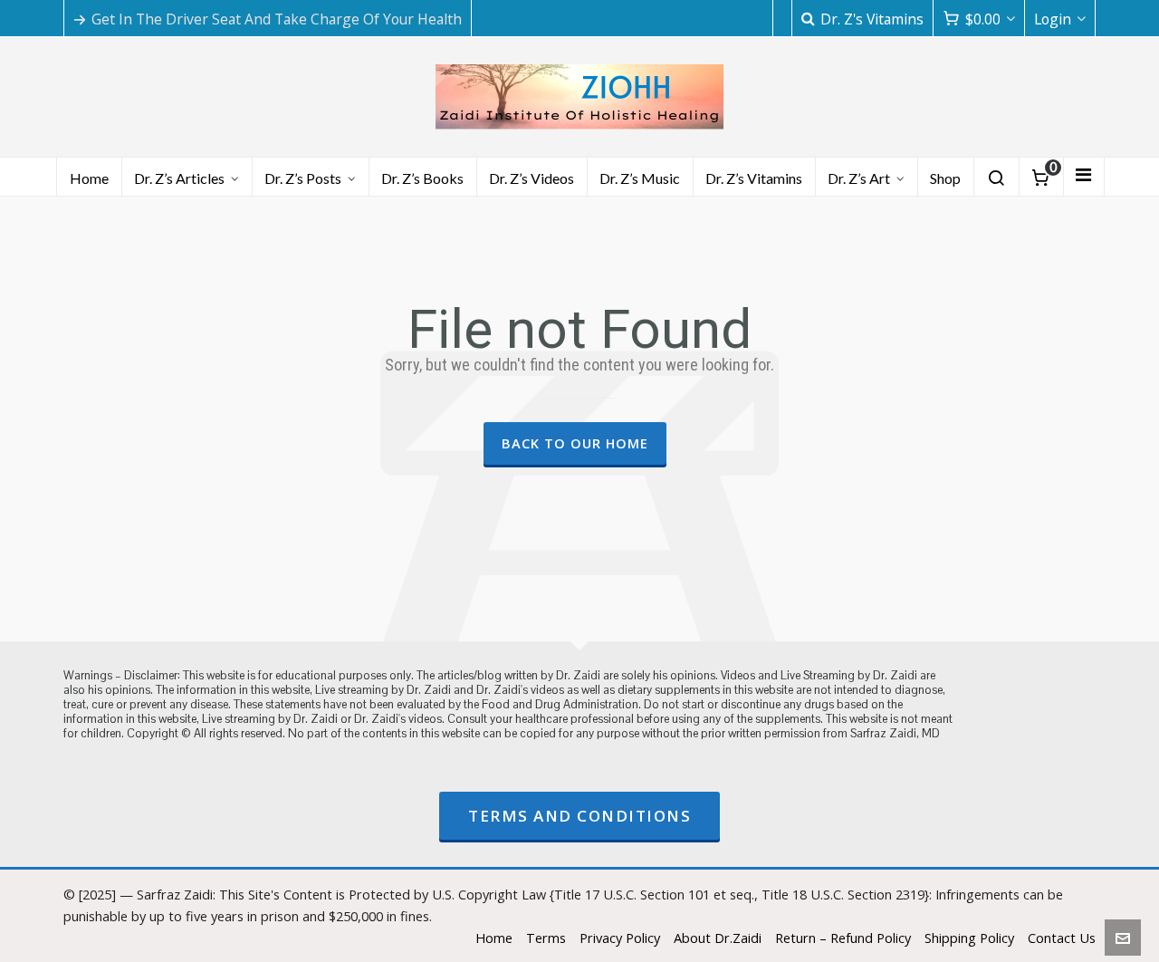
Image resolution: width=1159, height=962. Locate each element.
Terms (546, 937)
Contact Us (1062, 937)
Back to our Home (575, 443)
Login (1052, 19)
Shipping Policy (969, 937)
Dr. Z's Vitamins (872, 19)
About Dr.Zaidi (717, 937)
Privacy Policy (620, 937)
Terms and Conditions (579, 815)
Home (493, 937)
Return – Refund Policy (843, 937)
